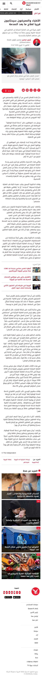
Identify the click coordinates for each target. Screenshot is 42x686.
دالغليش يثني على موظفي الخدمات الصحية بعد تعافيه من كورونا (17, 278)
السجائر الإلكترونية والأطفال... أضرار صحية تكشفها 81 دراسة (23, 495)
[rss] (4, 592)
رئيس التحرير (34, 612)
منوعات (36, 650)
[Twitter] (17, 592)
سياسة (28, 9)
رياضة (36, 654)
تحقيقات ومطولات (32, 662)
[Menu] (4, 3)
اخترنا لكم (26, 462)
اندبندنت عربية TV (32, 665)
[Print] (23, 90)
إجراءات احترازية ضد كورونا (22, 459)
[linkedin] (9, 592)
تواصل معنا (34, 616)
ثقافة (6, 9)
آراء (21, 9)
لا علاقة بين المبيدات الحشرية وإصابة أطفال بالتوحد (22, 521)
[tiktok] (7, 592)
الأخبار (36, 9)
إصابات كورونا (7, 459)
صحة (25, 471)
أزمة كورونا (35, 462)
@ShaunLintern (25, 42)
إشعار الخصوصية (33, 608)
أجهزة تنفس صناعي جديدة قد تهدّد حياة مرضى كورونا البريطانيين (17, 269)
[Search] (11, 3)
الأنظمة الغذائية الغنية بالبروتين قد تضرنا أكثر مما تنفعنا (23, 574)
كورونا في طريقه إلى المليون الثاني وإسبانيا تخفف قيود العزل (17, 286)
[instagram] (14, 592)
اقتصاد (14, 9)
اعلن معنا (35, 620)
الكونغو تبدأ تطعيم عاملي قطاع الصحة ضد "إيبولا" (22, 548)
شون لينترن (26, 39)
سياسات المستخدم (32, 605)
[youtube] (12, 592)
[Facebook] (19, 592)
